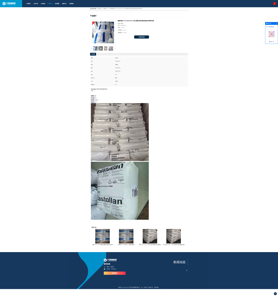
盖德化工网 (150, 287)
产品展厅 (105, 8)
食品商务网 (156, 287)
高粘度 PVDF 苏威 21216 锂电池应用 (126, 244)
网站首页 (100, 8)
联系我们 (114, 273)
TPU (109, 8)
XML (142, 287)
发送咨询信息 (142, 37)
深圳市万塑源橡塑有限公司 (134, 287)
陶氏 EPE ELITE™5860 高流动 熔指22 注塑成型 (150, 244)
